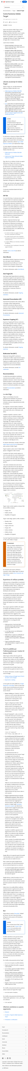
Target (13, 10)
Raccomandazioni (11, 387)
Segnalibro (6, 22)
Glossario (7, 1012)
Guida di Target (20, 10)
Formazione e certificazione (11, 1019)
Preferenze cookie (18, 1063)
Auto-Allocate (21, 269)
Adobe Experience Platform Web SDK (13, 91)
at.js (6, 103)
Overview (10, 25)
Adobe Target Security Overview (10, 444)
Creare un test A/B (11, 250)
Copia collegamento (14, 22)
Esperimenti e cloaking (10, 679)
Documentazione (7, 10)
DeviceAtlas (17, 913)
